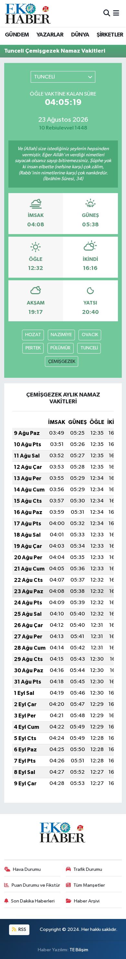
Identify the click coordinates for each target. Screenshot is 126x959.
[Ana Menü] (116, 13)
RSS (21, 929)
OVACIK (90, 334)
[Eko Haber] (28, 13)
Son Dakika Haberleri (33, 901)
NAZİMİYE (61, 334)
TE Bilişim (78, 949)
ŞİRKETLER (110, 35)
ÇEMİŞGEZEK (61, 361)
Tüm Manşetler (89, 885)
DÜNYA (80, 35)
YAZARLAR (50, 35)
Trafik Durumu (87, 869)
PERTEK (33, 347)
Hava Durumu (27, 869)
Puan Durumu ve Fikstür (36, 885)
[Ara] (106, 13)
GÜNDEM (17, 35)
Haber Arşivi (87, 901)
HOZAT (33, 334)
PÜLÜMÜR (60, 347)
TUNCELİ (89, 347)
